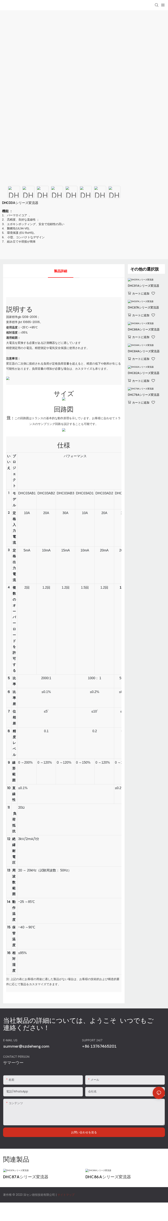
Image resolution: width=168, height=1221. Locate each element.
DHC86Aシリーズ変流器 (144, 329)
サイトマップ (66, 1195)
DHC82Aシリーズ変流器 (143, 373)
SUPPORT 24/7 (92, 1040)
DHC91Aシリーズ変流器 (143, 285)
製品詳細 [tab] (60, 271)
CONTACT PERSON (16, 1056)
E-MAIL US (10, 1040)
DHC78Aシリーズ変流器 (143, 394)
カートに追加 (140, 293)
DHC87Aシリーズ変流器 (143, 307)
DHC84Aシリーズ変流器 (144, 351)
